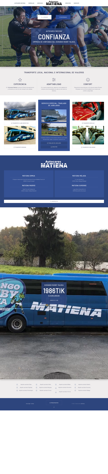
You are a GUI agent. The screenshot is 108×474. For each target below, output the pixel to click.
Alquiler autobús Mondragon (26, 390)
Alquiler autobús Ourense (84, 387)
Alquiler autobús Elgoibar (26, 387)
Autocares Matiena (19, 3)
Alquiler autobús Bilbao (64, 384)
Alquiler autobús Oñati (45, 384)
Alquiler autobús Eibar (26, 384)
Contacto (76, 3)
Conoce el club (54, 300)
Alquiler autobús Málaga (84, 390)
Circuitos (68, 3)
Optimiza (82, 403)
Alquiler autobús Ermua (45, 390)
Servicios (40, 3)
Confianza (53, 63)
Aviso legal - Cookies (30, 403)
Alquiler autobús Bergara (45, 387)
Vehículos (31, 3)
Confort (54, 63)
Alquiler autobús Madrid (84, 384)
